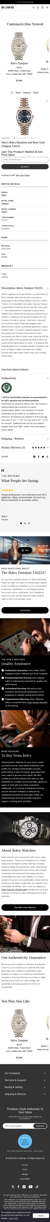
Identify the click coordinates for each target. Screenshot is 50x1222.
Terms (24, 1169)
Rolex (3, 195)
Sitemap (25, 1174)
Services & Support (15, 1080)
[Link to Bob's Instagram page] (24, 1187)
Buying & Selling (13, 1087)
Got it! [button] (40, 1216)
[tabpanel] (25, 505)
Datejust (4, 203)
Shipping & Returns (15, 1094)
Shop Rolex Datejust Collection (15, 369)
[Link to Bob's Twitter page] (13, 1187)
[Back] (12, 92)
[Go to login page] (38, 7)
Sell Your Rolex (23, 175)
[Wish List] (47, 101)
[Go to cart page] (42, 7)
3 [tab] (29, 523)
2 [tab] (25, 523)
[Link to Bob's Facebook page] (18, 1187)
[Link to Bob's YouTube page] (30, 1187)
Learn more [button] (13, 1218)
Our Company (12, 1073)
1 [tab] (21, 523)
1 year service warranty (37, 702)
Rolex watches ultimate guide (14, 889)
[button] (14, 138)
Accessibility (25, 1179)
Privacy (25, 1165)
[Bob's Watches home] (7, 7)
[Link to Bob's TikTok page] (37, 1187)
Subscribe (40, 1126)
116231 (4, 212)
